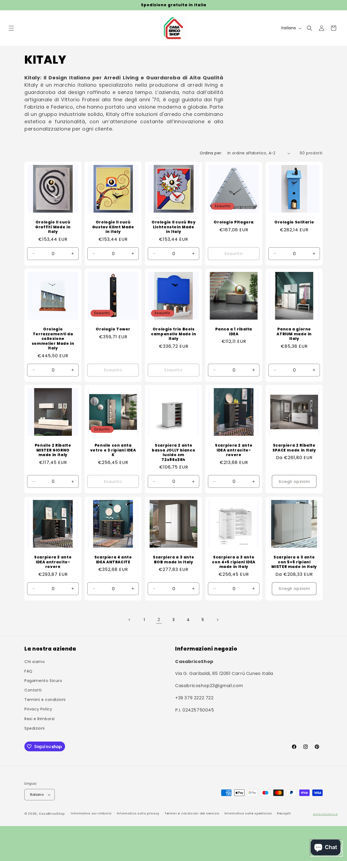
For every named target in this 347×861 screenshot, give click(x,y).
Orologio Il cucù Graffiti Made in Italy (52, 227)
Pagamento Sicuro (43, 680)
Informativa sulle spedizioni (248, 813)
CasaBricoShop (52, 813)
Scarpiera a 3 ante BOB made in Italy (173, 559)
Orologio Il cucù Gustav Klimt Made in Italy (113, 227)
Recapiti (284, 813)
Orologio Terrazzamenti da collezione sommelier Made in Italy (53, 339)
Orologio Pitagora (234, 222)
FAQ (28, 671)
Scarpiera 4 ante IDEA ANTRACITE (113, 559)
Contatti (33, 690)
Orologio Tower (113, 329)
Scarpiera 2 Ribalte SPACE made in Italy (294, 448)
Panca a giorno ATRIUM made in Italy (294, 334)
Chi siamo (34, 661)
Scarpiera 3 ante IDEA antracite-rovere (53, 562)
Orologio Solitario (294, 222)
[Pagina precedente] (130, 620)
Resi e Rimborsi (39, 718)
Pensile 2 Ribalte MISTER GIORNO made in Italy (53, 450)
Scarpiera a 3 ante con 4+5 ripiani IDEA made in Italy (234, 562)
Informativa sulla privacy (138, 813)
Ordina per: (211, 153)
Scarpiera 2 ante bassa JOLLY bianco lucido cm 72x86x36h (173, 452)
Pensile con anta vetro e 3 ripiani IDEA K (113, 450)
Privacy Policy (38, 709)
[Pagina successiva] (217, 620)
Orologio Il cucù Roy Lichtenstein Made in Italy (174, 227)
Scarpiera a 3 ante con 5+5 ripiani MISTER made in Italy (294, 562)
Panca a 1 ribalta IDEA (234, 331)
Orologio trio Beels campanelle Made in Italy (173, 334)
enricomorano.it (325, 814)
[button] (11, 28)
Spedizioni (34, 728)
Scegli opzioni (294, 481)
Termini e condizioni (45, 699)
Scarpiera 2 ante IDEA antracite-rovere (233, 450)
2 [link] (159, 619)
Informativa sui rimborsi (91, 813)
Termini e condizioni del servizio (192, 813)
